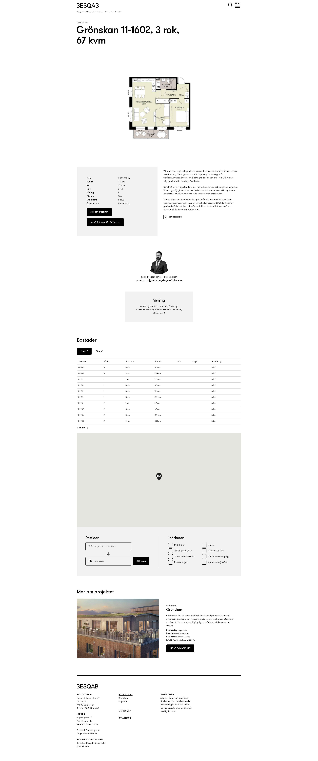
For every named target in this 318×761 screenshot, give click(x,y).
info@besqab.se (92, 730)
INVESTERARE (125, 718)
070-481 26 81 (142, 280)
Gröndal (101, 12)
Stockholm (91, 12)
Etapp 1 (99, 351)
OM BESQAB (125, 711)
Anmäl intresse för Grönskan (105, 222)
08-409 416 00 (92, 708)
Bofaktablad (175, 217)
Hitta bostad (126, 695)
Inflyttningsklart (180, 648)
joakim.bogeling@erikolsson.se (166, 280)
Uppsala (123, 702)
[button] (237, 5)
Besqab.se (81, 12)
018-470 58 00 (92, 724)
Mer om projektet (99, 212)
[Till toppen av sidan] (241, 668)
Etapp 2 (84, 351)
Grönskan (110, 12)
